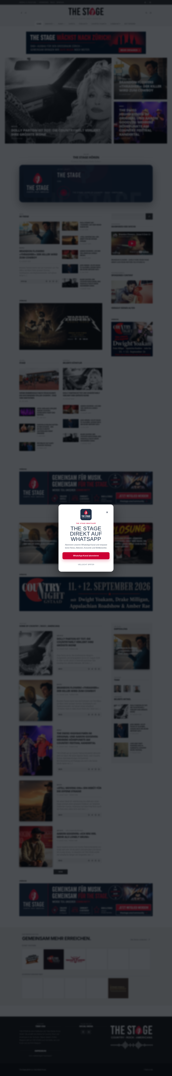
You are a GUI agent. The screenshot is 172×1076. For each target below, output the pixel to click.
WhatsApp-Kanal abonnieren (86, 556)
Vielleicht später (86, 564)
